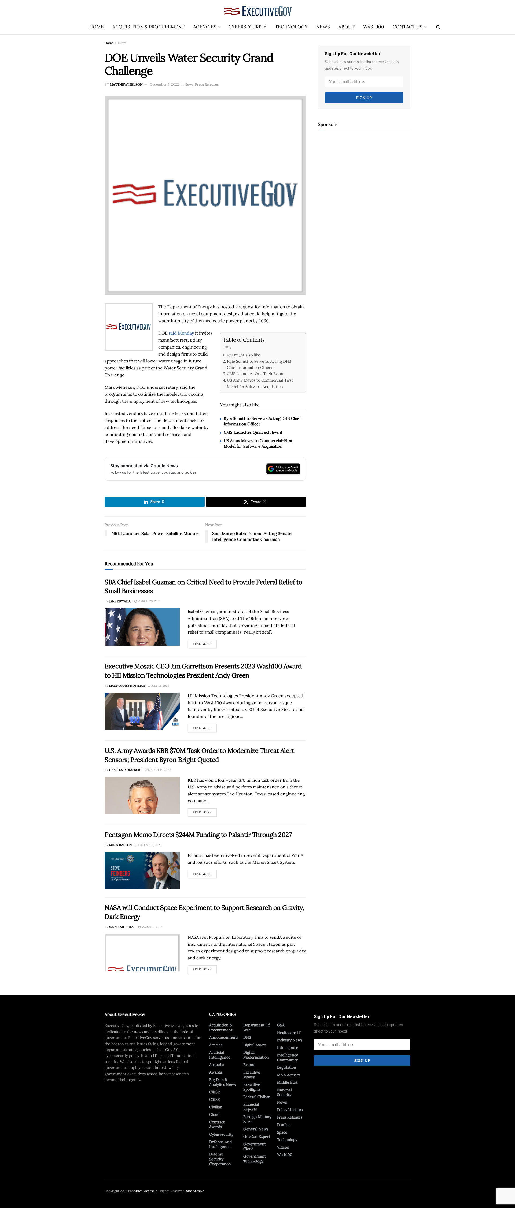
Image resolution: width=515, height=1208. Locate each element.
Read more (205, 643)
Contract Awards (217, 1124)
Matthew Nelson (126, 84)
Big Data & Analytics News (222, 1082)
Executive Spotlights (251, 1087)
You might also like (243, 354)
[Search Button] (438, 26)
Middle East (287, 1082)
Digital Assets (254, 1044)
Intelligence (287, 1047)
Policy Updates (290, 1109)
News (323, 27)
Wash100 (373, 27)
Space (282, 1132)
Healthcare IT (289, 1032)
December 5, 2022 (164, 84)
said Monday (181, 333)
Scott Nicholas (122, 927)
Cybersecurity (247, 27)
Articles (215, 1044)
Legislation (286, 1067)
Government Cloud (254, 1146)
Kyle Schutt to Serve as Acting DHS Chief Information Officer (259, 364)
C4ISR (214, 1092)
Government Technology (254, 1159)
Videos (283, 1147)
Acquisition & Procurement (148, 27)
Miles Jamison (120, 845)
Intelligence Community (287, 1057)
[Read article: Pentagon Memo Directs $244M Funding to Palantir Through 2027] (142, 870)
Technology (291, 27)
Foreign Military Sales (257, 1119)
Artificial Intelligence (219, 1055)
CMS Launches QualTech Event (255, 373)
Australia (216, 1064)
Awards (215, 1072)
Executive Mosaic (141, 1191)
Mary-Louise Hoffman (127, 685)
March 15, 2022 (159, 770)
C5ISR (214, 1099)
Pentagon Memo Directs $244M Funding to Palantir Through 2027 (198, 835)
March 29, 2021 (148, 601)
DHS (247, 1037)
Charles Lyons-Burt (125, 770)
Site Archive (195, 1191)
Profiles (283, 1124)
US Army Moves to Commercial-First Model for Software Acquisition (260, 383)
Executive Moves (251, 1074)
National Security (284, 1092)
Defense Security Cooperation (220, 1159)
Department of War (256, 1027)
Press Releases (207, 84)
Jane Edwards (120, 601)
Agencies (204, 27)
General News (255, 1129)
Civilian (215, 1107)
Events (249, 1064)
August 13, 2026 (149, 845)
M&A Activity (288, 1074)
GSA (281, 1025)
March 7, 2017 (151, 927)
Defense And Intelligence (220, 1144)
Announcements (223, 1037)
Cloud (214, 1114)
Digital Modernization (256, 1055)
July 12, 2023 (159, 685)
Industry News (289, 1040)
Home (96, 27)
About (347, 27)
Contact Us (407, 27)
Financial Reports (251, 1107)
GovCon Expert (256, 1136)
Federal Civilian (257, 1096)
